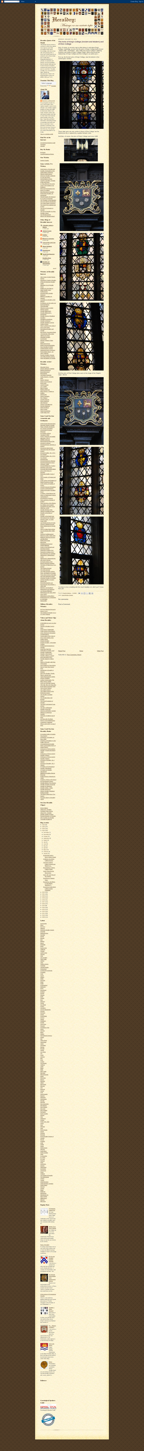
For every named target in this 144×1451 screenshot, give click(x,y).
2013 (43, 909)
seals (41, 1143)
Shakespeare (43, 1147)
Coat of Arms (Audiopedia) (47, 629)
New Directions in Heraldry (47, 192)
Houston (42, 1026)
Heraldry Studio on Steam (46, 814)
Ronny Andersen (44, 401)
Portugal (42, 1133)
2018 (43, 900)
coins (41, 962)
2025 (43, 826)
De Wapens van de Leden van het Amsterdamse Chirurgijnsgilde (48, 304)
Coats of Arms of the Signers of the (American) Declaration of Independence (47, 633)
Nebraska (42, 1097)
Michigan (42, 1081)
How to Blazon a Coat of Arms (48, 665)
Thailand (42, 1173)
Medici (42, 1076)
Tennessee (43, 1170)
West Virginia (43, 1196)
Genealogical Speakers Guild (47, 142)
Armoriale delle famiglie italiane (48, 469)
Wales (42, 1190)
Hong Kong (43, 1024)
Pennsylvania (43, 1130)
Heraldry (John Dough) (46, 654)
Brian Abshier (43, 373)
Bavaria (42, 938)
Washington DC (44, 1195)
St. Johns (42, 1157)
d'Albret (42, 977)
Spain (41, 1154)
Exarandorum (46, 250)
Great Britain (43, 1016)
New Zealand (43, 1110)
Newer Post (61, 651)
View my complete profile (46, 134)
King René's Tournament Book (48, 332)
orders (42, 1123)
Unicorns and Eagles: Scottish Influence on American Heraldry (48, 712)
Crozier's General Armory (46, 488)
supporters (43, 1164)
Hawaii (42, 1019)
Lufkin (41, 1066)
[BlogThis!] (84, 593)
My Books (43, 152)
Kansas (42, 1047)
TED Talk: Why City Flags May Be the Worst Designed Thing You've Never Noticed (48, 686)
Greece (42, 1017)
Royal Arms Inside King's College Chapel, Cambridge (49, 888)
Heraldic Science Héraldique (47, 316)
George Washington (45, 1009)
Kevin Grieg (43, 383)
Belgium (42, 941)
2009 (43, 917)
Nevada (42, 1100)
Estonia (42, 993)
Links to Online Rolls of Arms (47, 529)
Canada (42, 951)
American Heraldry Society (47, 930)
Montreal (42, 1089)
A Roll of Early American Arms (47, 423)
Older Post (100, 651)
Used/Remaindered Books (47, 154)
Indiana (42, 1034)
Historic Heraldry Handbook (47, 791)
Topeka (42, 1178)
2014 (43, 907)
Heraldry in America (45, 321)
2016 (43, 903)
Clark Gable (43, 959)
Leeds (42, 1055)
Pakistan (42, 1126)
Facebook (43, 144)
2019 (43, 898)
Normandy (43, 1112)
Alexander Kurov (44, 367)
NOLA (50, 1362)
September (46, 838)
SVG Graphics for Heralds (47, 817)
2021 (43, 894)
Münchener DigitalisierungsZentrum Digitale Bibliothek (46, 544)
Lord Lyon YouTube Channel (47, 683)
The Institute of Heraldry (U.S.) (48, 612)
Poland (42, 1131)
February (46, 851)
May (45, 846)
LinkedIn (42, 146)
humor (42, 1029)
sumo (41, 1162)
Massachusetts (44, 1074)
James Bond (43, 1040)
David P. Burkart (44, 380)
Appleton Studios (44, 160)
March (45, 849)
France (42, 1006)
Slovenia (42, 1149)
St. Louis (42, 1159)
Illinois (41, 1032)
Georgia (42, 1011)
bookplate (42, 944)
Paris (41, 1128)
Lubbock (42, 1065)
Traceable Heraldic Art (46, 819)
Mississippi (43, 1084)
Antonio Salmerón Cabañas (47, 368)
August (45, 840)
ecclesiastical (43, 985)
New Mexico (43, 1105)
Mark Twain (43, 1071)
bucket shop (43, 948)
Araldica (45, 234)
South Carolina (44, 1152)
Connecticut (43, 969)
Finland (42, 998)
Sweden (42, 1165)
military (42, 1082)
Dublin (42, 983)
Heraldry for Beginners (46, 786)
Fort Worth (43, 1004)
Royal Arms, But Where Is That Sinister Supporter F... (49, 883)
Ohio (41, 1117)
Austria (42, 936)
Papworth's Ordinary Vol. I (47, 550)
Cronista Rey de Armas (46, 970)
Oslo (41, 1125)
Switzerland (43, 1167)
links (41, 1058)
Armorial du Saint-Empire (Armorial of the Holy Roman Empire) (47, 449)
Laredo (42, 1050)
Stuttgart (42, 1160)
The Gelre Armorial (45, 569)
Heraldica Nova (47, 258)
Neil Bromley (43, 394)
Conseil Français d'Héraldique (48, 487)
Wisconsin (43, 1201)
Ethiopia (42, 995)
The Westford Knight (45, 214)
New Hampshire (44, 1104)
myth (41, 1092)
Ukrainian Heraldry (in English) (48, 578)
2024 (43, 828)
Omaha (42, 1120)
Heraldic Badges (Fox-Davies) (48, 783)
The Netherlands (44, 1177)
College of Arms (44, 964)
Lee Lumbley (43, 386)
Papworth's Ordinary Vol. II (47, 552)
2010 (43, 915)
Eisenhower (43, 990)
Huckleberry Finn (44, 1027)
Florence (42, 1001)
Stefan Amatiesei (44, 407)
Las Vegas (43, 1052)
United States (43, 1185)
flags (41, 1000)
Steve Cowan (43, 409)
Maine (41, 1068)
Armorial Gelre (44, 459)
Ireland (42, 1037)
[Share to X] (87, 593)
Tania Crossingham (45, 411)
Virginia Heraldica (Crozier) (47, 579)
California (42, 949)
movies (42, 1091)
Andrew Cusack (47, 231)
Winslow (42, 1199)
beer (41, 939)
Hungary (42, 1030)
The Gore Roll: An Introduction (48, 201)
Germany (42, 1012)
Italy (41, 1039)
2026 (43, 824)
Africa (41, 925)
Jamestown (43, 1042)
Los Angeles (43, 1063)
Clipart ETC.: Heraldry (46, 812)
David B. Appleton (48, 100)
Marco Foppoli (44, 388)
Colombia (42, 965)
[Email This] (82, 593)
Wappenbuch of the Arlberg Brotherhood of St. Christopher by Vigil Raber (48, 597)
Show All (54, 268)
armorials (42, 931)
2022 (43, 892)
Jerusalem (43, 1045)
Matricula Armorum (45, 343)
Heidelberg (43, 1021)
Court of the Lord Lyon (49, 242)
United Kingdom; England (46, 1183)
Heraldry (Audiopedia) (46, 652)
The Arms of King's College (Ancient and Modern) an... (49, 864)
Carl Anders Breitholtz (45, 375)
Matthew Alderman (45, 389)
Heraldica (42, 317)
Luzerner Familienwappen (47, 534)
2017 (43, 901)
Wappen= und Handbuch (46, 587)
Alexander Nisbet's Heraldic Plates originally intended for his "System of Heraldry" (47, 427)
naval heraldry (44, 1094)
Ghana (42, 1014)
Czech (42, 975)
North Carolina (44, 1113)
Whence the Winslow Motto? (47, 216)
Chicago (42, 954)
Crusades (42, 972)
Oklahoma (43, 1118)
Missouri (42, 1086)
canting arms (43, 952)
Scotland (42, 1141)
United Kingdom (44, 1182)
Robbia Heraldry (44, 792)
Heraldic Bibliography (45, 311)
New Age (42, 1102)
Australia (42, 935)
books (42, 946)
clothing (42, 960)
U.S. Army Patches (45, 614)
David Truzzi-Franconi (46, 381)
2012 (43, 911)
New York (42, 1108)
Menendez (43, 1078)
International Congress (46, 1035)
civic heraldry (43, 957)
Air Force (42, 926)
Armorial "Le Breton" (45, 443)
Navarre (42, 1095)
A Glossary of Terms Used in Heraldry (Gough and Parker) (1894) (47, 750)
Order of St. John (44, 1121)
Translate (53, 86)
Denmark (42, 980)
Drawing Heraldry (44, 641)
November (46, 834)
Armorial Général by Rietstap (47, 461)
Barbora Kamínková (45, 370)
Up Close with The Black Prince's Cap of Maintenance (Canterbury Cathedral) (47, 720)
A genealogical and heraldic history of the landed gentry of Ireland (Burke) (48, 745)
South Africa (43, 1151)
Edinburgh (43, 987)
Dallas (42, 978)
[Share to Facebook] (90, 593)
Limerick (42, 1056)
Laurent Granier (44, 384)
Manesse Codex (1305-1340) (47, 535)
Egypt (41, 988)
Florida (42, 1003)
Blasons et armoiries (48, 238)
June (45, 844)
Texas (42, 1172)
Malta (41, 1069)
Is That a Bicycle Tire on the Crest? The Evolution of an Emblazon (47, 185)
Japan (42, 1043)
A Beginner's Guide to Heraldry (48, 280)
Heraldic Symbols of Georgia (47, 784)
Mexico (42, 1079)
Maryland (42, 1073)
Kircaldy (42, 1048)
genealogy (43, 1008)
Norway (42, 1115)
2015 (43, 905)
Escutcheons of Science (46, 498)
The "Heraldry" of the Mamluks (48, 200)
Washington (43, 1193)
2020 (43, 896)
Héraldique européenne (46, 319)
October (46, 836)
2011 (43, 913)
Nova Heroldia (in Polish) (46, 347)
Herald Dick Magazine (49, 254)
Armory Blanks (44, 808)
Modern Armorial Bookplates (47, 345)
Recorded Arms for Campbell (47, 553)
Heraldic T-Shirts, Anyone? (52, 1309)
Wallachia (42, 1191)
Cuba (41, 974)
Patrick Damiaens (44, 396)
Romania (42, 1134)
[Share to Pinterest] (92, 593)
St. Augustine (43, 1156)
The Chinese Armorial (45, 568)
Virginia (42, 1188)
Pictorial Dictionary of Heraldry (48, 816)
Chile (41, 956)
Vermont (42, 1186)
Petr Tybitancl (43, 398)
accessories (43, 923)
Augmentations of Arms (46, 179)
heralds (42, 1022)
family (41, 996)
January (46, 853)
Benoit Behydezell (44, 372)
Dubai (41, 982)
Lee (41, 1053)
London (42, 1061)
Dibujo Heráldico (47, 246)
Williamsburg (43, 1198)
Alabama (42, 928)
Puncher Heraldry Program (47, 355)
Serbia (42, 1146)
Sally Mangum (44, 402)
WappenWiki (43, 600)
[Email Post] (78, 593)
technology (43, 1169)
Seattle (42, 1144)
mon (41, 1087)
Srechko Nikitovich (45, 406)
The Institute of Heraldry (46, 1175)
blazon (42, 943)
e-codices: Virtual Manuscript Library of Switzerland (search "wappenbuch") (48, 495)
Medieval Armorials (45, 540)
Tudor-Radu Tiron (45, 412)
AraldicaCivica (44, 291)
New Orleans (43, 1107)
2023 (43, 830)
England (42, 991)
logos (41, 1060)
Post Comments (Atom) (74, 655)
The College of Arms (45, 689)
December (46, 832)
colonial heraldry (44, 967)
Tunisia (42, 1180)
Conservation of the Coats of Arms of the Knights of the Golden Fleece (47, 637)
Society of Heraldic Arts (46, 404)
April (45, 847)
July (45, 842)
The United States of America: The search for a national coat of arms (48, 205)
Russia (42, 1139)
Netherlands (43, 1099)
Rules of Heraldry (44, 1244)
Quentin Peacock (44, 399)
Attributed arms (44, 933)
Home (81, 651)
